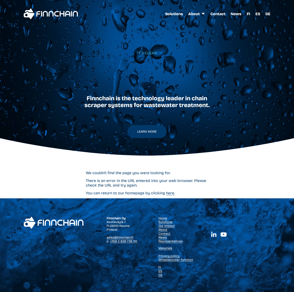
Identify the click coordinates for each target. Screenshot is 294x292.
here (170, 193)
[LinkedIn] (213, 234)
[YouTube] (223, 234)
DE (267, 14)
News (236, 14)
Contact (217, 14)
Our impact (166, 226)
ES (257, 14)
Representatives (170, 241)
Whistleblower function (175, 260)
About (162, 229)
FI (248, 14)
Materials (165, 248)
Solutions (174, 14)
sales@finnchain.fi (120, 237)
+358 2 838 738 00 (123, 241)
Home (162, 218)
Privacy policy (169, 256)
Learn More (147, 131)
